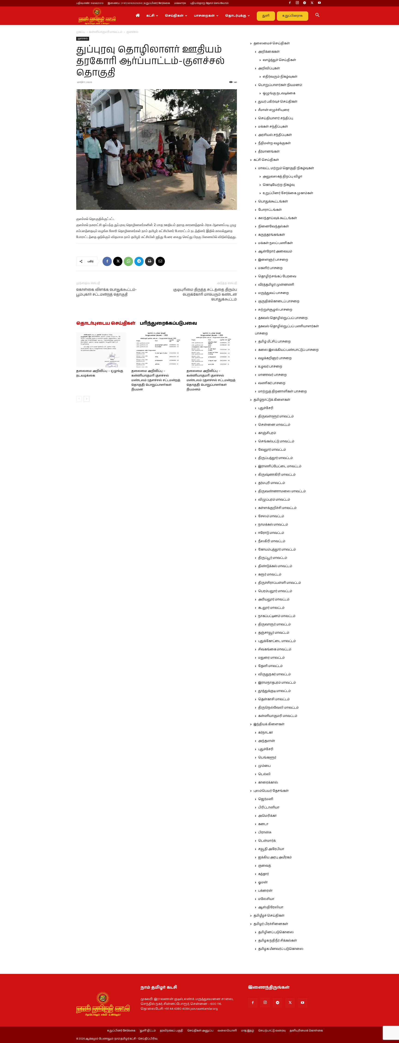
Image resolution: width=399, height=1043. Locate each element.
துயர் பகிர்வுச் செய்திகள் (277, 101)
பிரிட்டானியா (268, 807)
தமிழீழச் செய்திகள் (269, 915)
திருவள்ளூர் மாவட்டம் (276, 416)
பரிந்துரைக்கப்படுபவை (168, 324)
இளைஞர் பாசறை (273, 259)
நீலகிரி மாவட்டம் (271, 541)
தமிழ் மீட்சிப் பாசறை (274, 341)
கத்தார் (263, 874)
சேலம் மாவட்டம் (271, 516)
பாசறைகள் (204, 15)
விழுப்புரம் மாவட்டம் (274, 499)
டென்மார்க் (267, 840)
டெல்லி (264, 774)
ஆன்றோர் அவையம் (275, 251)
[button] (317, 15)
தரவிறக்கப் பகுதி (171, 1031)
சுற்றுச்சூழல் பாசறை (275, 309)
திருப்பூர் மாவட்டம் (272, 557)
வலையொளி (227, 1031)
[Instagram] (297, 3)
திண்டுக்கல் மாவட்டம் (275, 566)
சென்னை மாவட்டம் (274, 424)
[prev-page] (79, 399)
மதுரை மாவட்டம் (271, 657)
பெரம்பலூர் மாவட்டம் (275, 591)
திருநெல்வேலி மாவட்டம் (278, 707)
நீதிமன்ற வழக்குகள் (274, 143)
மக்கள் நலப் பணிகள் (275, 243)
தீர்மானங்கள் (269, 151)
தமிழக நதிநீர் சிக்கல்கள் (277, 940)
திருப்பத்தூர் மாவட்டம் (275, 458)
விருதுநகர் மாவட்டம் (274, 674)
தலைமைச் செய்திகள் (272, 43)
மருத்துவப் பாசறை (273, 293)
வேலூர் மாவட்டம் (272, 449)
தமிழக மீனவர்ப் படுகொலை (280, 948)
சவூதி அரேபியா (271, 849)
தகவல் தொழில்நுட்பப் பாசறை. (283, 318)
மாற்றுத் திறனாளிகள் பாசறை (282, 391)
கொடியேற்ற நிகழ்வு (279, 184)
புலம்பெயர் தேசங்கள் (271, 790)
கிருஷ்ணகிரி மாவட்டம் (277, 474)
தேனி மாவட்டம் (270, 666)
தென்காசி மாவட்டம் (274, 699)
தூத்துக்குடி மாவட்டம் (274, 691)
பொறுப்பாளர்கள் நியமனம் (280, 85)
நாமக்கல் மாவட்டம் (273, 524)
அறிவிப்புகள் (269, 68)
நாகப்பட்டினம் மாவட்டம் (276, 616)
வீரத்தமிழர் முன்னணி (276, 284)
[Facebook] (289, 3)
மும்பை (264, 765)
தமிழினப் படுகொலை (276, 932)
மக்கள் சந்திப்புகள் (273, 126)
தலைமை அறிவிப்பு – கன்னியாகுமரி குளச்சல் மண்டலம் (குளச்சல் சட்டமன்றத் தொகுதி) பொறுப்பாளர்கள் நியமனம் (211, 380)
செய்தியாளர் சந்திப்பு (275, 118)
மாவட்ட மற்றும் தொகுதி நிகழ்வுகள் (286, 168)
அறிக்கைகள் (269, 51)
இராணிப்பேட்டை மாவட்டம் (279, 466)
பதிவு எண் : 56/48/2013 (89, 3)
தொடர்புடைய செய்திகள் (105, 324)
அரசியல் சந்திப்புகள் (275, 135)
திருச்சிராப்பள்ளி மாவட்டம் (279, 582)
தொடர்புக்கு (235, 15)
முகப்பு (80, 32)
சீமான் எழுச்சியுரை (273, 110)
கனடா (263, 824)
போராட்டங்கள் (270, 209)
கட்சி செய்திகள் (266, 159)
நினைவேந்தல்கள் (273, 226)
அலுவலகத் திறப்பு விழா (282, 176)
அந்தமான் (266, 740)
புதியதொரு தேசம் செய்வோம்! (209, 3)
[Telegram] (304, 3)
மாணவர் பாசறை (272, 374)
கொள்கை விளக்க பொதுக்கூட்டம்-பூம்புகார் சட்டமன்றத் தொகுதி (106, 292)
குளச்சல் (83, 38)
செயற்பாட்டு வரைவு (272, 1031)
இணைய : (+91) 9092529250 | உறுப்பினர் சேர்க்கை (139, 3)
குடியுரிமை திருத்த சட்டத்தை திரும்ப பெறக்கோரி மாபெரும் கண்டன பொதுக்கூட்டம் (205, 294)
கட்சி (150, 15)
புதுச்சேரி (265, 408)
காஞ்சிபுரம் (267, 433)
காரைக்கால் (268, 782)
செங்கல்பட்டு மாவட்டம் (276, 441)
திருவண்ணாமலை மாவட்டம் (282, 491)
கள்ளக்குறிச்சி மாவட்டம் (277, 508)
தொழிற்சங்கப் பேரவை (277, 276)
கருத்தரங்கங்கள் (271, 234)
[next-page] (86, 399)
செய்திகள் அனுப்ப (200, 1031)
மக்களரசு (180, 3)
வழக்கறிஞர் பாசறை (275, 358)
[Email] (160, 261)
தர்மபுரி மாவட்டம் (271, 483)
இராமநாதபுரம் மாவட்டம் (277, 682)
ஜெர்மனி (265, 799)
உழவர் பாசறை (270, 366)
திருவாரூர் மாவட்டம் (274, 624)
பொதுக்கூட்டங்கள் (273, 201)
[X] (311, 3)
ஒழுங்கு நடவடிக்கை (279, 93)
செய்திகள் (174, 15)
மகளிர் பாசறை (270, 268)
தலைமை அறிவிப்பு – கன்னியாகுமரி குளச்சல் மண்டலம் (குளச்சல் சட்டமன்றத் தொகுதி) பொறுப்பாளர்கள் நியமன (155, 380)
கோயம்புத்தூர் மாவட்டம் (277, 549)
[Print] (149, 261)
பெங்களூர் (267, 757)
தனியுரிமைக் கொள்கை (306, 1031)
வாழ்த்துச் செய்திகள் (279, 60)
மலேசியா (266, 899)
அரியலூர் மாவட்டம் (273, 599)
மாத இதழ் (247, 1031)
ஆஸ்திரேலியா (270, 907)
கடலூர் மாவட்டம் (271, 607)
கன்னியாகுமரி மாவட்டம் (105, 32)
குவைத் (264, 865)
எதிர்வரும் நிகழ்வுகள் (280, 76)
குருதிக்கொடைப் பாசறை (278, 301)
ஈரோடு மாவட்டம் (271, 532)
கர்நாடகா (265, 732)
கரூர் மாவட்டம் (269, 574)
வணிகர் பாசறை (271, 383)
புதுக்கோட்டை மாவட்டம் (277, 641)
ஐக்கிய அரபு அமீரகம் (275, 857)
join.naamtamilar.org (204, 1008)
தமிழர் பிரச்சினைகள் (271, 924)
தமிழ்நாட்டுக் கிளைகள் (272, 399)
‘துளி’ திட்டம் (147, 1031)
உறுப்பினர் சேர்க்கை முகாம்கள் (288, 193)
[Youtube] (319, 3)
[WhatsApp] (128, 261)
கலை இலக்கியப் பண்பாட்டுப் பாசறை (288, 349)
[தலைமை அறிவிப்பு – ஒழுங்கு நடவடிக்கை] (101, 350)
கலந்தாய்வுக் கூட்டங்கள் (277, 218)
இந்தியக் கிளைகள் (269, 724)
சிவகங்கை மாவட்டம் (274, 649)
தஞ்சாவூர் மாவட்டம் (273, 632)
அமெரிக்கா (267, 815)
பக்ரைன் (265, 890)
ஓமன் (263, 882)
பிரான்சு (265, 832)
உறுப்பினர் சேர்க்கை (121, 1031)
